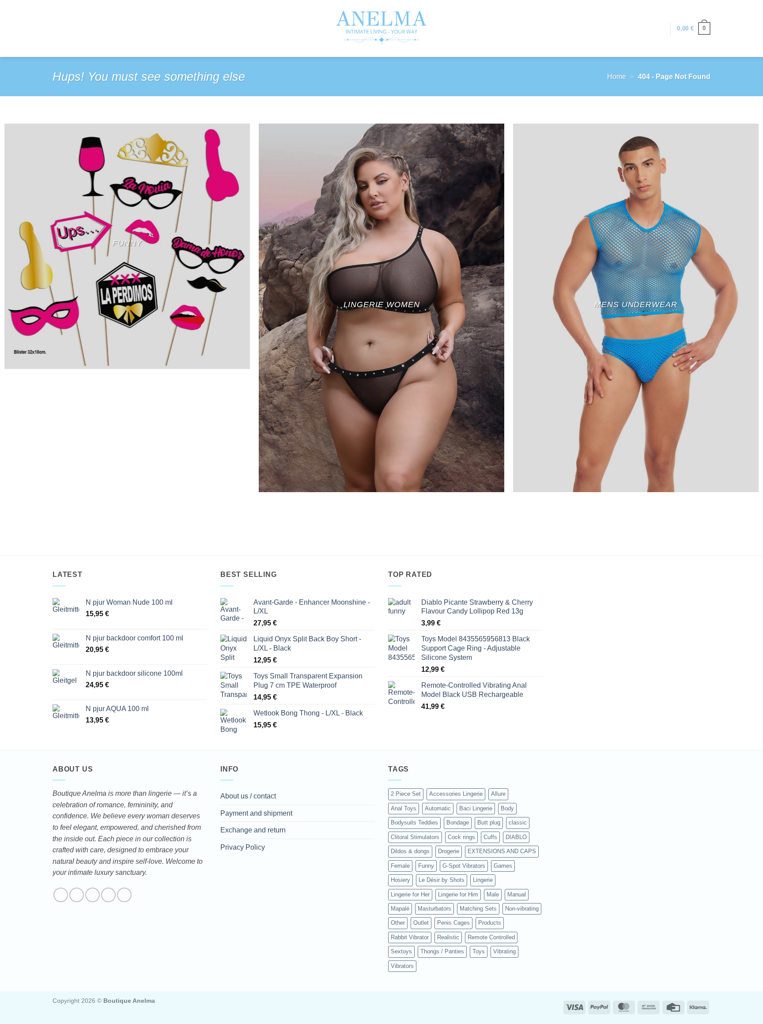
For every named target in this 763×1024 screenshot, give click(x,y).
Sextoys (401, 951)
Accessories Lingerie (456, 794)
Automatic (438, 808)
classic (518, 822)
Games (503, 865)
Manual (516, 894)
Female (400, 865)
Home (616, 76)
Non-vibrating (522, 908)
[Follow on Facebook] (60, 895)
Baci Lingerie (475, 808)
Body (507, 808)
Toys (478, 951)
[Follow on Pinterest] (124, 895)
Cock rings (461, 837)
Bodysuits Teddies (414, 822)
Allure (498, 794)
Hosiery (400, 880)
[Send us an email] (108, 895)
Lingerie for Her (410, 894)
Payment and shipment (256, 813)
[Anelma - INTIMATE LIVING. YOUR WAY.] (382, 28)
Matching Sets (478, 908)
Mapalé (400, 908)
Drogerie (448, 851)
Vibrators (402, 966)
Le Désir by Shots (442, 880)
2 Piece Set (406, 794)
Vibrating (504, 951)
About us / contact (248, 796)
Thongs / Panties (442, 951)
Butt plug (488, 822)
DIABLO (516, 837)
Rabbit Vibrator (410, 937)
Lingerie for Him (458, 894)
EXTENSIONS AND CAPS (502, 851)
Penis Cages (453, 922)
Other (398, 922)
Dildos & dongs (410, 851)
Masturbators (434, 908)
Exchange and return (253, 830)
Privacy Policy (242, 847)
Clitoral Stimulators (415, 837)
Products (489, 922)
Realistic (448, 937)
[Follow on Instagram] (76, 895)
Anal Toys (403, 808)
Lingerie (483, 880)
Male (493, 894)
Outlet (421, 922)
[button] (659, 28)
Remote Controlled (491, 937)
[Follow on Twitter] (92, 895)
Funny (426, 865)
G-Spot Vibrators (463, 865)
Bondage (457, 822)
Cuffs (490, 837)
